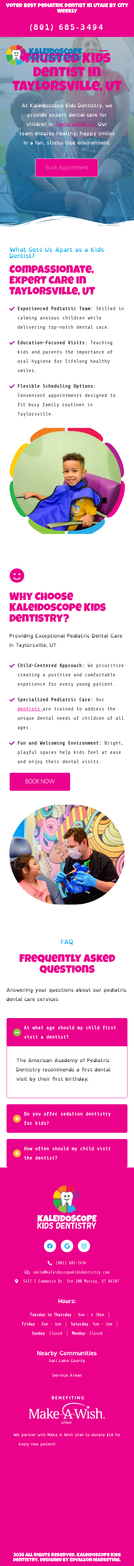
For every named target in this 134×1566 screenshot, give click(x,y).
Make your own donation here (86, 1444)
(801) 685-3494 (67, 27)
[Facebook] (50, 1246)
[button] (67, 1032)
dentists (30, 709)
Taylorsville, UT (76, 124)
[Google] (67, 1246)
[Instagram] (84, 1246)
